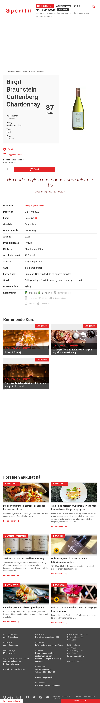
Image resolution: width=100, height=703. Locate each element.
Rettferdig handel (65, 293)
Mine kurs (39, 16)
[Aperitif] (19, 11)
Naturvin (32, 304)
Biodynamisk (47, 293)
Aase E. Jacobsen (10, 637)
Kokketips (48, 16)
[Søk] (93, 6)
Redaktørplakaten (11, 664)
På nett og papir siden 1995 (47, 637)
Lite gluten (33, 298)
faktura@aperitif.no (75, 656)
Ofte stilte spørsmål (43, 677)
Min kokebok (84, 13)
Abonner (63, 10)
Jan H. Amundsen (10, 645)
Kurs (77, 6)
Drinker (57, 13)
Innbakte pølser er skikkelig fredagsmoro (24, 607)
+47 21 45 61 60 (48, 672)
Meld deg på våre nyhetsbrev (47, 685)
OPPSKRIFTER (63, 6)
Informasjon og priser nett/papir (49, 645)
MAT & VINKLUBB (45, 9)
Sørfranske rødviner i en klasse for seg (23, 558)
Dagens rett (40, 13)
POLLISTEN (46, 6)
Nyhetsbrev (73, 13)
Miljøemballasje (59, 298)
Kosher (45, 298)
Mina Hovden (9, 653)
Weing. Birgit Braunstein (34, 205)
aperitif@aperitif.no (43, 669)
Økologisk (33, 293)
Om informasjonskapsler (14, 669)
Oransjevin (45, 304)
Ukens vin (49, 13)
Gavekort (64, 13)
